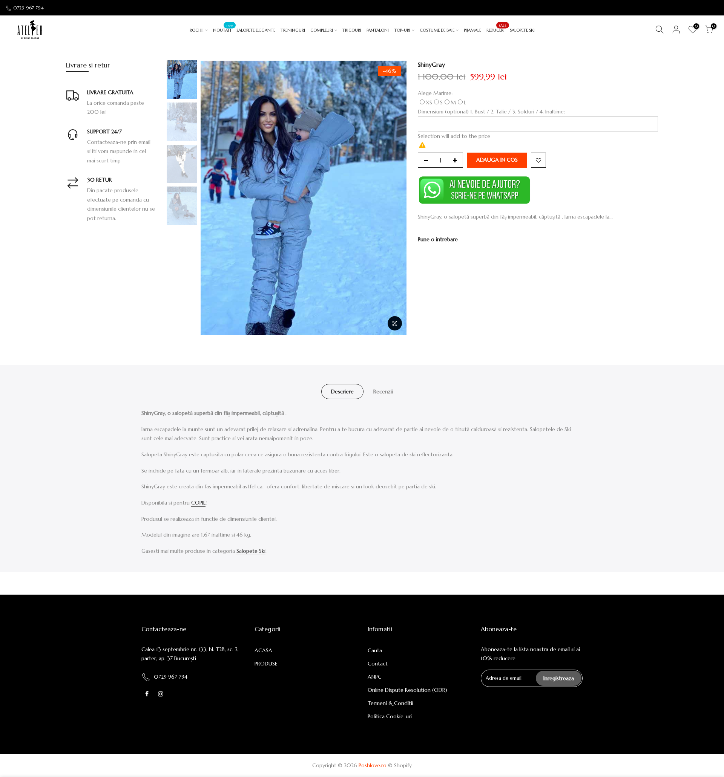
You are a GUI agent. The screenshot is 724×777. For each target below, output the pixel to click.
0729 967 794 (28, 8)
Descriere (342, 391)
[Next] (393, 198)
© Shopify (400, 765)
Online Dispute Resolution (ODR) (407, 690)
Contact (378, 663)
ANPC (375, 676)
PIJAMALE (472, 30)
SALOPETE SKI (522, 30)
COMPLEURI (321, 30)
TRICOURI (351, 30)
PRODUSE (266, 663)
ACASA (263, 650)
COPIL (198, 502)
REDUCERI (496, 28)
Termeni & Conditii (390, 703)
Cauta (375, 650)
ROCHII (197, 30)
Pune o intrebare (438, 239)
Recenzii (383, 391)
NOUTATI (223, 28)
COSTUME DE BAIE (437, 30)
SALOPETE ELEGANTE (255, 30)
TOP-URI (402, 30)
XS (429, 102)
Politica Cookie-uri (390, 716)
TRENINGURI (293, 30)
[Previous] (214, 198)
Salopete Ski (250, 551)
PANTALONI (378, 30)
